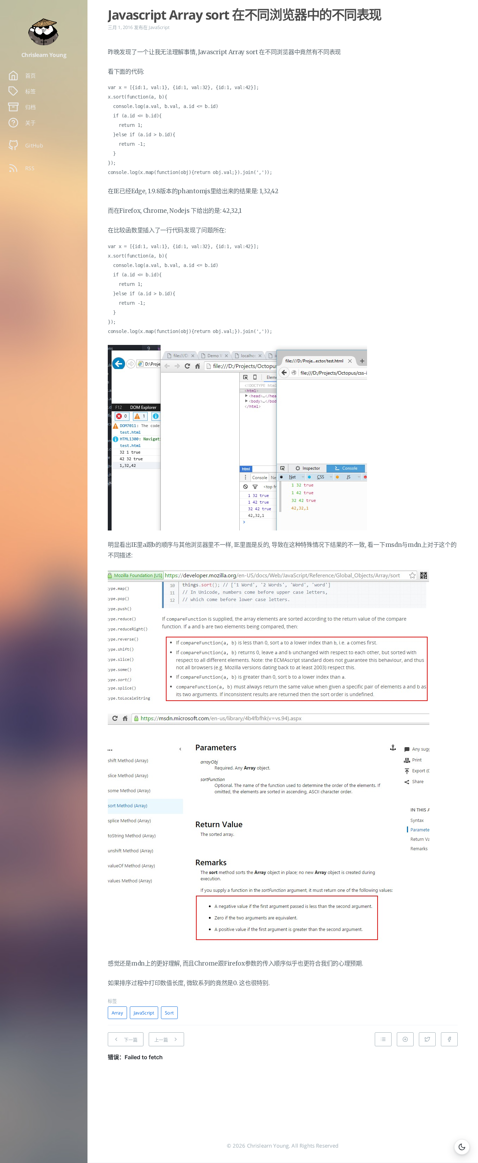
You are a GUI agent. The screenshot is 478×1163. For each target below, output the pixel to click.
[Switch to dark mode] (462, 1147)
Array (117, 1013)
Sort (169, 1013)
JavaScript (159, 27)
